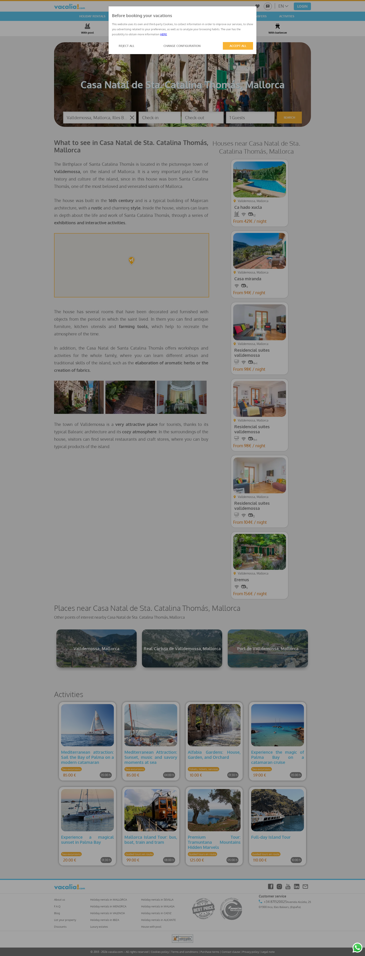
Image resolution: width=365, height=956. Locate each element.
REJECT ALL (126, 46)
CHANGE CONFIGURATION (182, 46)
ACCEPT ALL (238, 46)
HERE (163, 34)
